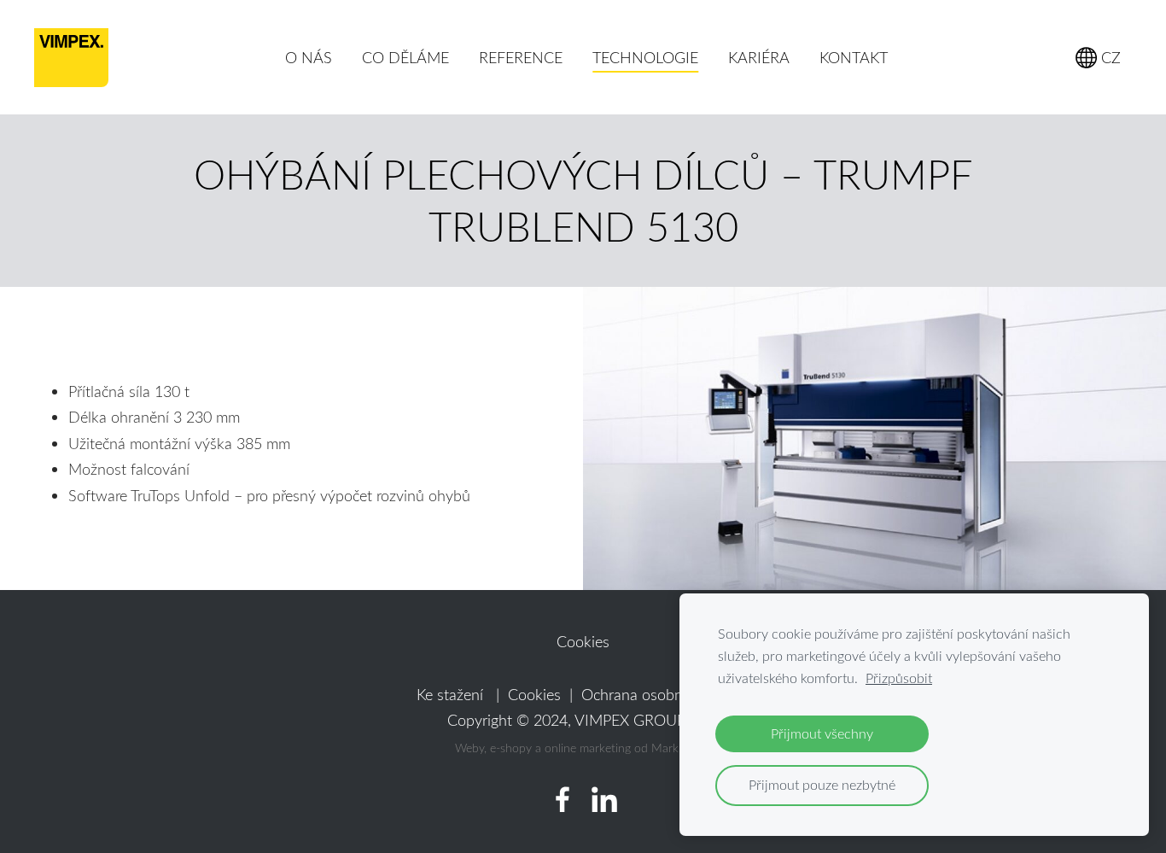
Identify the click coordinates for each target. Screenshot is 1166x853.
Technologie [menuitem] (645, 57)
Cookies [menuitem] (583, 641)
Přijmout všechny (822, 733)
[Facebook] (562, 799)
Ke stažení (450, 694)
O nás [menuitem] (308, 57)
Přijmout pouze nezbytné (822, 784)
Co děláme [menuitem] (405, 57)
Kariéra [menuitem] (759, 57)
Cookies (534, 694)
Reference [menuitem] (521, 57)
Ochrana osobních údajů (662, 694)
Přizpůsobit (899, 678)
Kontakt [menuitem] (853, 57)
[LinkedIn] (604, 799)
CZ (1109, 57)
